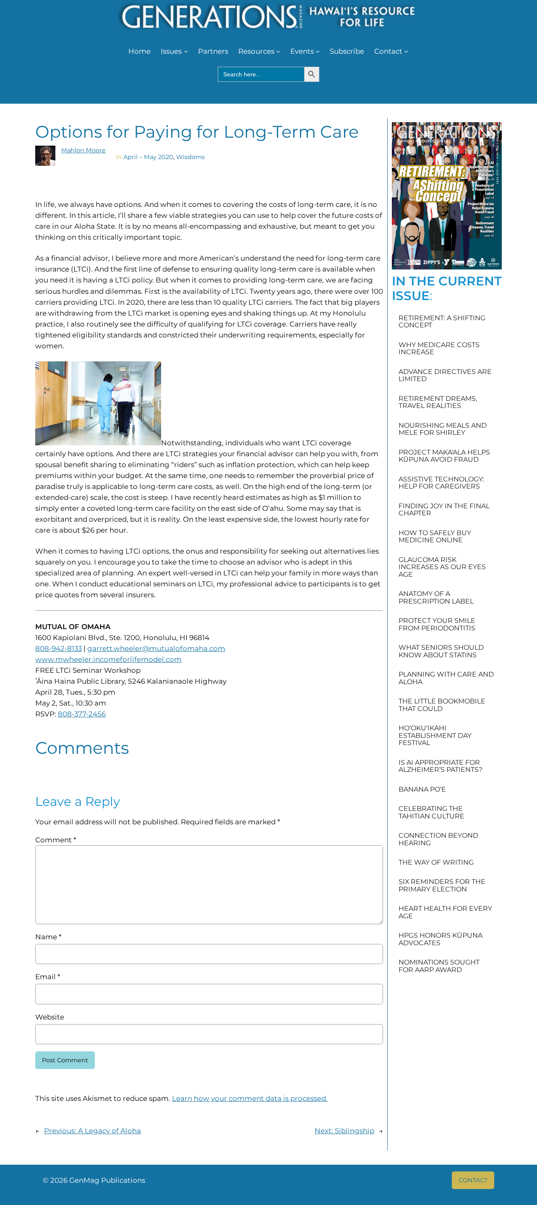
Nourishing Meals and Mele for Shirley (443, 429)
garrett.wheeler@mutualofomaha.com (156, 648)
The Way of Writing (436, 862)
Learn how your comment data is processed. (250, 1098)
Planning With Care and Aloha (446, 678)
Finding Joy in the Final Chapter (444, 509)
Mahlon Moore (83, 150)
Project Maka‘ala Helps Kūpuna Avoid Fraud (444, 456)
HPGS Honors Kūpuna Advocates (440, 939)
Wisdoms (190, 157)
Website (49, 1017)
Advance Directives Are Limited (445, 375)
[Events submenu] (317, 51)
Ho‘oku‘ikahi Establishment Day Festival (435, 735)
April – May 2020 (148, 157)
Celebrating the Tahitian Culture (431, 812)
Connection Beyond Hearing (438, 839)
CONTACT (473, 1180)
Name (48, 937)
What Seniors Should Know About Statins (441, 651)
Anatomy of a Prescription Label (436, 597)
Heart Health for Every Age (445, 912)
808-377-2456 (82, 714)
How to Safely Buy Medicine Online (435, 536)
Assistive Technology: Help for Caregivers (441, 483)
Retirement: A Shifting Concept (442, 321)
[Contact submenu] (406, 51)
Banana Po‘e (422, 789)
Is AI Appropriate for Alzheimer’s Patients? (440, 766)
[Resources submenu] (278, 51)
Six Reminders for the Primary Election (442, 885)
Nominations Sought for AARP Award (439, 966)
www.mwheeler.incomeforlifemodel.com (108, 659)
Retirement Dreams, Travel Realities (438, 402)
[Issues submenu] (186, 51)
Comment (55, 840)
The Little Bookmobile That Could (442, 705)
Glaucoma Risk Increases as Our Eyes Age (442, 567)
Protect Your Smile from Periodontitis (437, 624)
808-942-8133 (58, 648)
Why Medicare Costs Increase (439, 348)
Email (47, 976)
